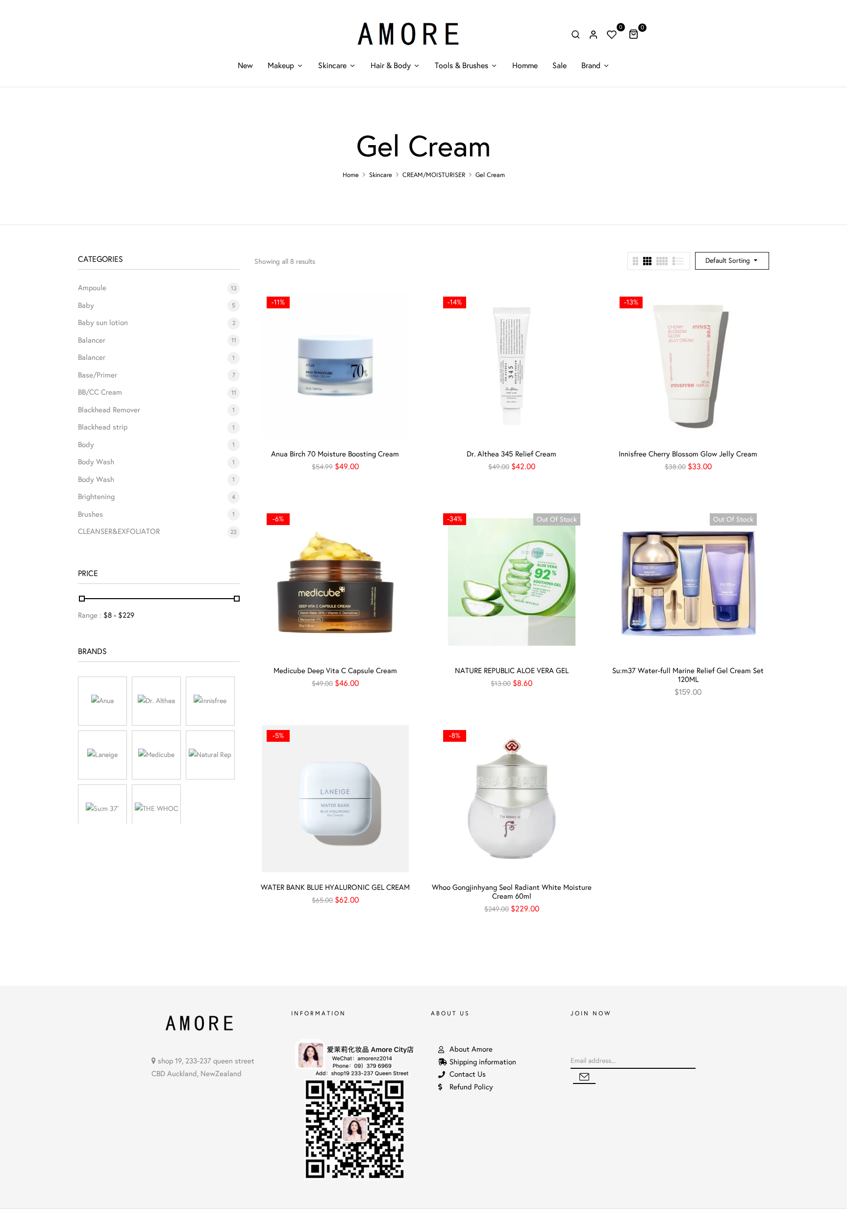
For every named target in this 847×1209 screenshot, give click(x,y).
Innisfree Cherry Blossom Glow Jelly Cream (688, 454)
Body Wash (96, 461)
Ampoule (92, 287)
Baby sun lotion (103, 322)
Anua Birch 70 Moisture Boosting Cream (335, 454)
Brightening (96, 496)
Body (86, 444)
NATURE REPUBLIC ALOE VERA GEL (512, 670)
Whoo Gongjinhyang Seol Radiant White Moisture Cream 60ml (512, 892)
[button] (637, 34)
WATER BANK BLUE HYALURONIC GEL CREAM (335, 887)
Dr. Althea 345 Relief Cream (511, 454)
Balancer (91, 340)
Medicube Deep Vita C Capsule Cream (335, 670)
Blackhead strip (102, 427)
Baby (86, 305)
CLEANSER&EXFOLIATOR (119, 531)
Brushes (90, 514)
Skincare (380, 175)
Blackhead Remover (109, 409)
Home (351, 175)
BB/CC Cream (100, 392)
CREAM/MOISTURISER (433, 175)
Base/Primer (97, 375)
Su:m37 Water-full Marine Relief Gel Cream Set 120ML (688, 675)
